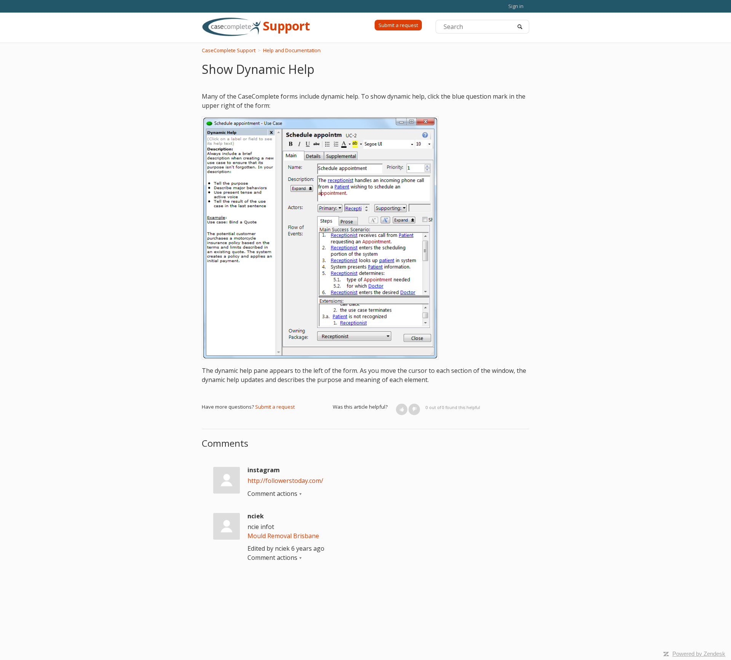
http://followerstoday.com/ (285, 480)
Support (286, 26)
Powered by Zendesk (698, 653)
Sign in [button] (516, 6)
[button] (401, 409)
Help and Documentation (292, 50)
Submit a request (398, 25)
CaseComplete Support (228, 50)
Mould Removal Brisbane (283, 536)
